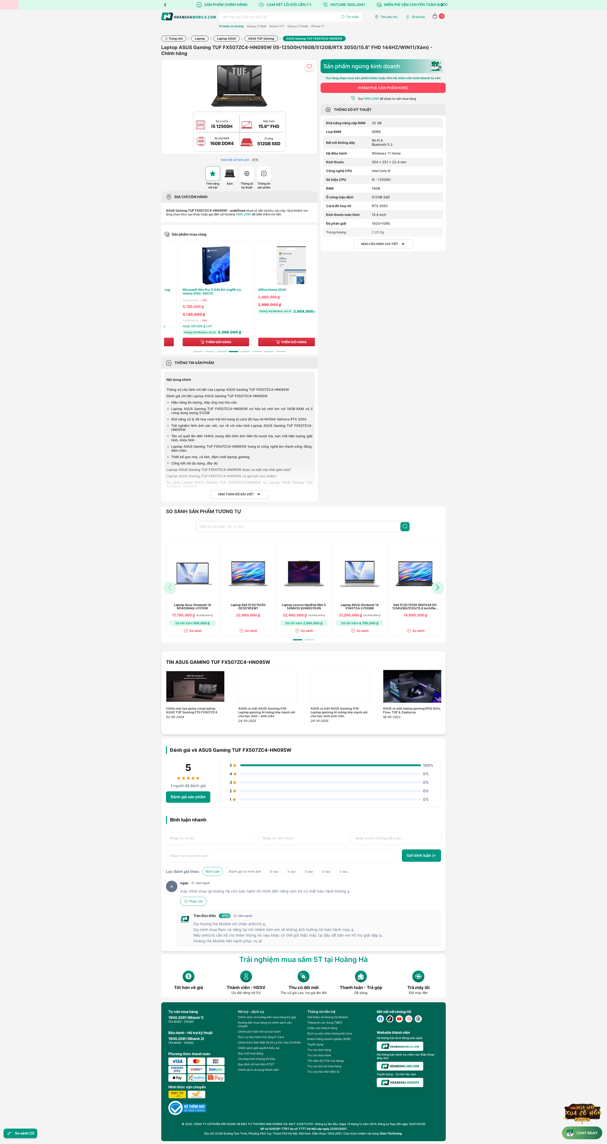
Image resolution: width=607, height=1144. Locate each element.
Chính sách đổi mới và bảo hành (259, 1031)
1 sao (343, 871)
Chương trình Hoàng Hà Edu (256, 1059)
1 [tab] (198, 351)
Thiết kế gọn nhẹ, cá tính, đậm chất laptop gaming (210, 457)
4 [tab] (233, 351)
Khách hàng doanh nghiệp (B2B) (329, 1039)
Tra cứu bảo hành (319, 1055)
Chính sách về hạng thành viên (258, 1069)
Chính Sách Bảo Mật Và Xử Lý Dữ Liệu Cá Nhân (269, 1042)
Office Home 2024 (258, 290)
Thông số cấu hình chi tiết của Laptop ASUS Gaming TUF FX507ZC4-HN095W (227, 389)
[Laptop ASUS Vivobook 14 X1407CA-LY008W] (359, 573)
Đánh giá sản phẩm (188, 797)
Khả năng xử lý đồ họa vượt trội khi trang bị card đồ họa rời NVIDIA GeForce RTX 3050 (238, 419)
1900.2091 (243, 214)
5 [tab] (245, 351)
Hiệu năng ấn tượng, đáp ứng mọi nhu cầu (204, 402)
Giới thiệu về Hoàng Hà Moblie (327, 1017)
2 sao (326, 871)
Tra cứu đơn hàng (319, 1050)
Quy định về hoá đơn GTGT (256, 1064)
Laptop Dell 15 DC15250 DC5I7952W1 (248, 606)
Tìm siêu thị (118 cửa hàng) (325, 1060)
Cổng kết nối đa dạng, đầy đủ (194, 463)
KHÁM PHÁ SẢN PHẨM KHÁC (383, 88)
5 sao (274, 871)
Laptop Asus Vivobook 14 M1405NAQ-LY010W (192, 606)
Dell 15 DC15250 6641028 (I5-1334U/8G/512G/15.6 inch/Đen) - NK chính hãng (415, 606)
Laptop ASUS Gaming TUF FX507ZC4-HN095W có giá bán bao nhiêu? (221, 476)
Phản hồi (195, 901)
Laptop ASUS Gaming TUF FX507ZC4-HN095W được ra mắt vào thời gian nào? (228, 470)
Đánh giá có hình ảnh (245, 871)
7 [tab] (269, 351)
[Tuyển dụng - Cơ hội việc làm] (400, 1082)
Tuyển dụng (315, 1044)
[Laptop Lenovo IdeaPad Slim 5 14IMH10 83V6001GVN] (304, 573)
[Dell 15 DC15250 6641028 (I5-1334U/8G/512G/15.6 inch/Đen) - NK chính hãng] (415, 573)
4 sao (291, 871)
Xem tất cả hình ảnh (235, 160)
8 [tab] (281, 351)
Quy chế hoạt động (250, 1053)
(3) (31, 1133)
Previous (165, 5)
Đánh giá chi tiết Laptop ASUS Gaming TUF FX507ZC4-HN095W (216, 396)
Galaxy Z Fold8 (297, 26)
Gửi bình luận (419, 855)
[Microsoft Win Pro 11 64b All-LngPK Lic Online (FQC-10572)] (201, 265)
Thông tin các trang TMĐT (325, 1022)
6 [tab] (257, 351)
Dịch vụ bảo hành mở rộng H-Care (261, 1037)
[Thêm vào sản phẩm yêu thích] (309, 66)
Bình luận (213, 871)
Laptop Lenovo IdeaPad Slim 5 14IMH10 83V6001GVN (304, 606)
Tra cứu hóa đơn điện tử (323, 1071)
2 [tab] (210, 351)
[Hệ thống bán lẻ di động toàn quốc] (400, 1046)
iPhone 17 (317, 26)
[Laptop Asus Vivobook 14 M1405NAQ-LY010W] (192, 573)
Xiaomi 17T (276, 26)
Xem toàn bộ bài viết (236, 494)
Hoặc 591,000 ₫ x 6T (183, 326)
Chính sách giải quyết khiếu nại (258, 1048)
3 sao (309, 871)
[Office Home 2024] (277, 265)
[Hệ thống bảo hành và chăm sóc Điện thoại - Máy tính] (400, 1066)
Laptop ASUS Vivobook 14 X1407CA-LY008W (360, 606)
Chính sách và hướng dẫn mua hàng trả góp (267, 1017)
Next (442, 5)
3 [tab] (221, 351)
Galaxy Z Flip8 (256, 26)
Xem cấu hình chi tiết (379, 244)
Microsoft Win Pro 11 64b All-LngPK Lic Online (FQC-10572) (198, 291)
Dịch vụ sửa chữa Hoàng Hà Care (329, 1033)
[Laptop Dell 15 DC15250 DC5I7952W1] (248, 573)
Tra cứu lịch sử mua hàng (324, 1066)
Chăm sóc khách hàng (322, 1028)
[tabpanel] (202, 295)
